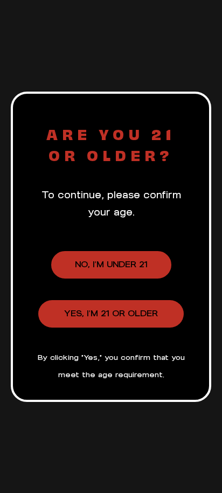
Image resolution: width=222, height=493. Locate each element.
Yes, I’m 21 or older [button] (111, 313)
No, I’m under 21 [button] (111, 264)
